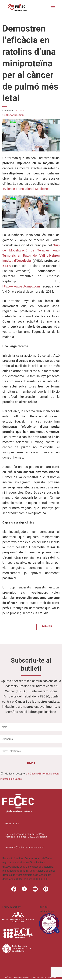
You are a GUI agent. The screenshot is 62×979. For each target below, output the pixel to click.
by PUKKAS (52, 977)
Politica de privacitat (22, 977)
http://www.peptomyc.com (21, 286)
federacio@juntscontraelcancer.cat (24, 847)
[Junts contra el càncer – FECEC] (17, 8)
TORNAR (47, 626)
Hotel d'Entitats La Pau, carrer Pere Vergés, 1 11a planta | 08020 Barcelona (26, 835)
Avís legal (8, 977)
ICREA (6, 266)
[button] (52, 7)
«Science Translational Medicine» (25, 189)
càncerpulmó (9, 115)
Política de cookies (38, 977)
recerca (20, 115)
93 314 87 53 (12, 823)
